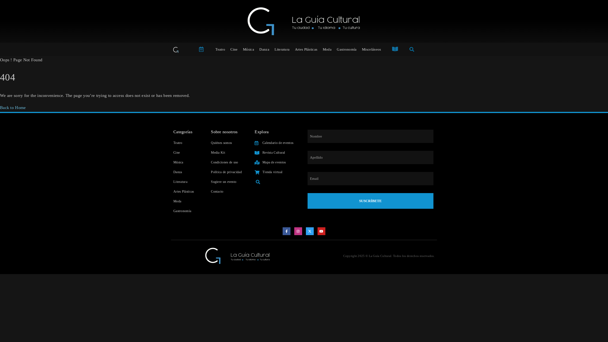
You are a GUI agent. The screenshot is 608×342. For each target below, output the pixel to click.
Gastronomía (346, 49)
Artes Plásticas (306, 49)
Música (248, 49)
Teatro (220, 49)
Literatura (282, 49)
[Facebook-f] (287, 231)
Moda (327, 49)
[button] (258, 182)
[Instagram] (298, 231)
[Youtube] (322, 231)
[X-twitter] (310, 231)
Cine (234, 49)
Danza (264, 49)
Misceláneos (371, 49)
